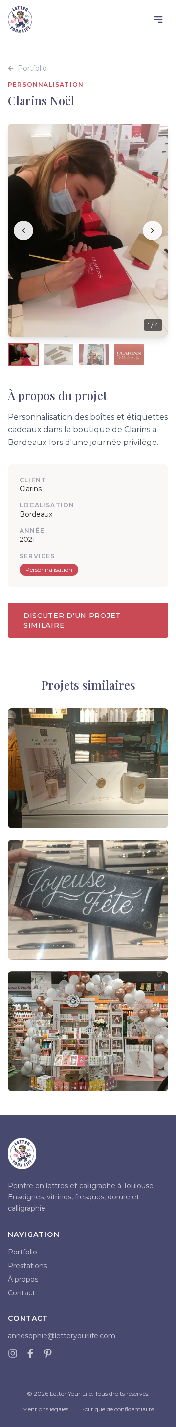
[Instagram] (13, 1353)
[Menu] (158, 19)
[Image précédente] (23, 230)
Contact (21, 1293)
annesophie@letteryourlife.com (61, 1335)
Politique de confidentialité (117, 1409)
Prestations (27, 1265)
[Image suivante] (152, 230)
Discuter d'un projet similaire (72, 620)
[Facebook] (30, 1353)
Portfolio (32, 68)
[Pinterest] (48, 1353)
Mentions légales (45, 1409)
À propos (23, 1279)
